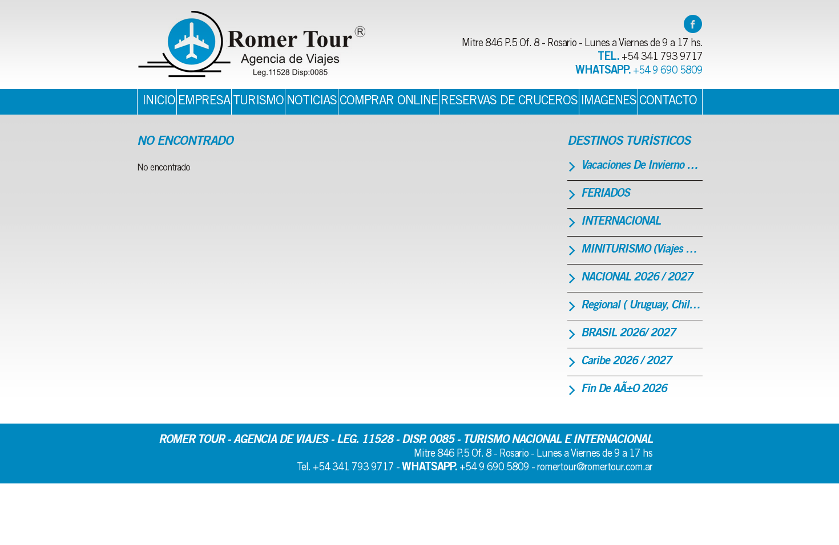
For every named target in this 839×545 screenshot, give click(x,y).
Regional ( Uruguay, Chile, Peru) (642, 306)
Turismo (258, 101)
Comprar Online (389, 101)
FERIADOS (605, 194)
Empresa (204, 101)
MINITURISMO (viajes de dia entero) (642, 250)
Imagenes (608, 101)
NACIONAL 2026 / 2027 (636, 278)
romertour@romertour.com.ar (594, 468)
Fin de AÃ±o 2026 (624, 390)
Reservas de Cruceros (509, 101)
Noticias (312, 101)
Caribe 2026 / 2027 (626, 362)
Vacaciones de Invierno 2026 (642, 166)
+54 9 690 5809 (668, 71)
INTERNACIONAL (620, 222)
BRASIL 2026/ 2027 (628, 334)
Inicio (158, 101)
